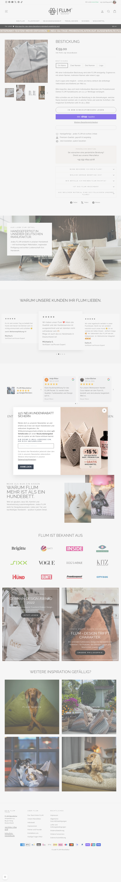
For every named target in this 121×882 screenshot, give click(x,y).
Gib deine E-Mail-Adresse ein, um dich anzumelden (35, 440)
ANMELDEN (25, 467)
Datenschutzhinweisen (27, 459)
